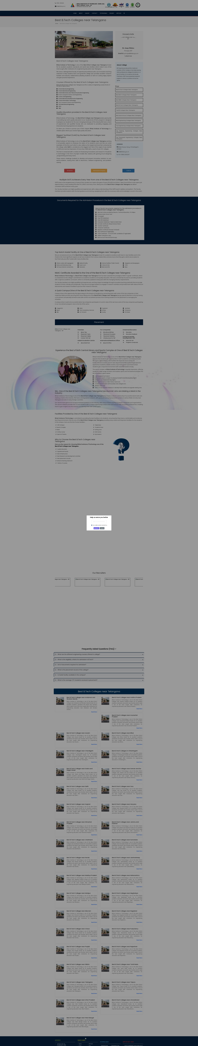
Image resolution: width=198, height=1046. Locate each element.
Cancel (102, 528)
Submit (96, 528)
